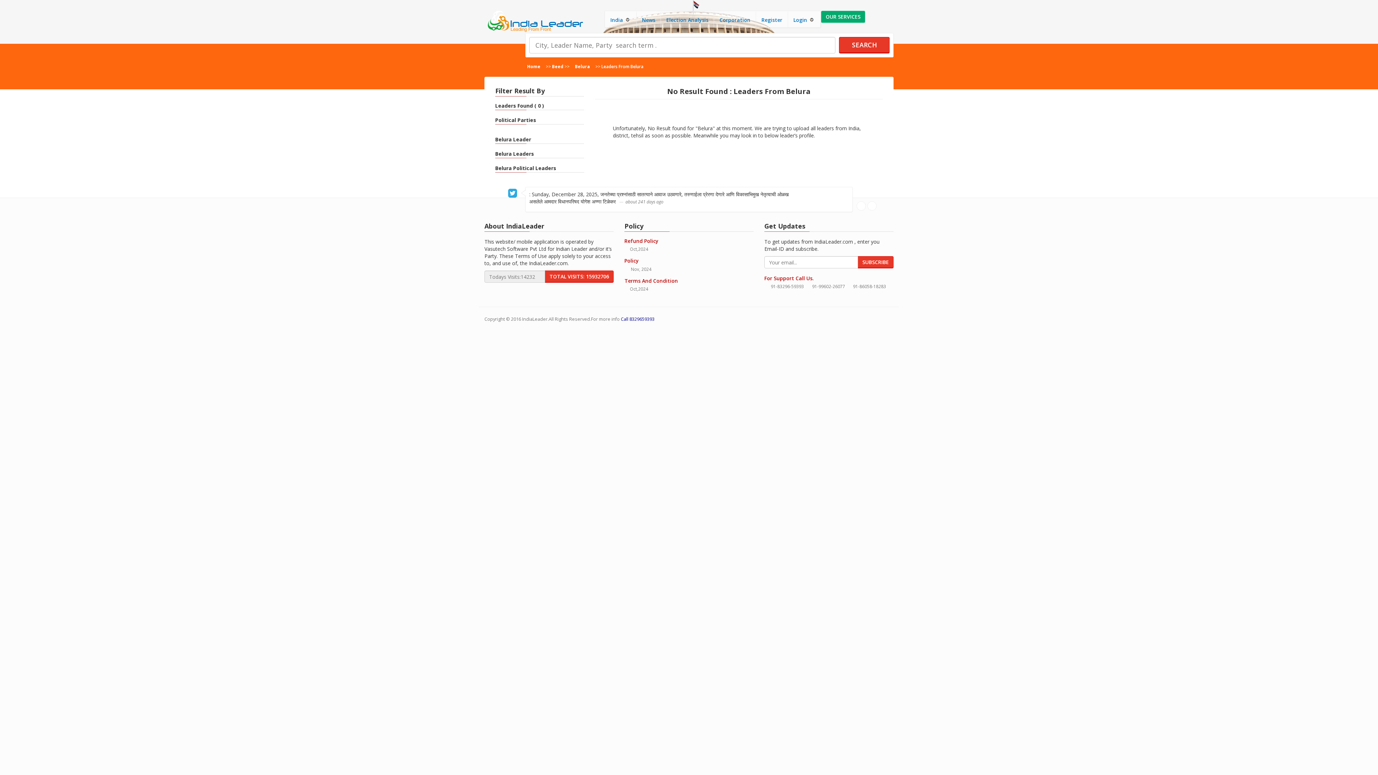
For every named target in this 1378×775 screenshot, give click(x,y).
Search (864, 45)
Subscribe (875, 262)
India (617, 20)
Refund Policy (641, 241)
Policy (631, 260)
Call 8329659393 (638, 319)
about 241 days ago (644, 202)
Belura (582, 66)
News (648, 20)
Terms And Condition (651, 280)
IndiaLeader (535, 319)
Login (800, 20)
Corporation (735, 20)
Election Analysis (687, 20)
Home (533, 66)
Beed (557, 66)
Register (771, 20)
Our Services (843, 16)
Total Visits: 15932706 (579, 276)
